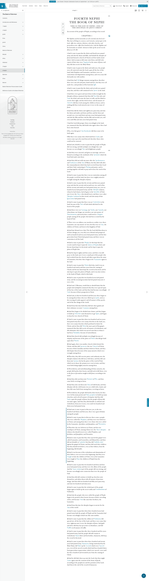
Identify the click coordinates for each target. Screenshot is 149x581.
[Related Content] (142, 10)
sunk (97, 137)
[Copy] (63, 30)
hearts (77, 341)
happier (100, 214)
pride (97, 298)
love (82, 204)
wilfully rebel (98, 442)
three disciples (101, 430)
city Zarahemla (86, 131)
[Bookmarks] (139, 10)
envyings (84, 210)
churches (78, 314)
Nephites (84, 420)
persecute (84, 346)
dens (89, 385)
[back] (2, 10)
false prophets (91, 395)
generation (70, 199)
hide (79, 546)
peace (96, 90)
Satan (93, 338)
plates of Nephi (93, 245)
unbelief (82, 442)
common (86, 308)
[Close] (63, 24)
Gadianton (97, 519)
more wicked (77, 469)
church (95, 346)
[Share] (63, 33)
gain (97, 314)
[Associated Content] (109, 36)
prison (76, 361)
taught (70, 457)
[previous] (27, 292)
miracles (70, 103)
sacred (102, 546)
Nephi (87, 243)
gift (95, 85)
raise (69, 98)
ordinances (73, 163)
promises (97, 155)
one (102, 225)
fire (96, 379)
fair (84, 149)
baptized (86, 62)
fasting (88, 167)
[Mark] (63, 27)
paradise (96, 192)
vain (81, 500)
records (88, 546)
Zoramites (102, 424)
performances (100, 160)
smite (69, 399)
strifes (93, 210)
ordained (77, 196)
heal (95, 96)
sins (69, 507)
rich (69, 292)
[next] (146, 292)
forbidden (77, 333)
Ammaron (85, 544)
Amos (86, 265)
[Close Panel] (23, 10)
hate (78, 459)
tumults (101, 210)
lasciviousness (72, 214)
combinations (100, 489)
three (79, 194)
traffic (69, 528)
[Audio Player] (144, 576)
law (83, 163)
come (69, 560)
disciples (96, 190)
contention (96, 202)
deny (84, 326)
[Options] (145, 10)
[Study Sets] (135, 10)
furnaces (90, 379)
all (78, 80)
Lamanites (98, 259)
